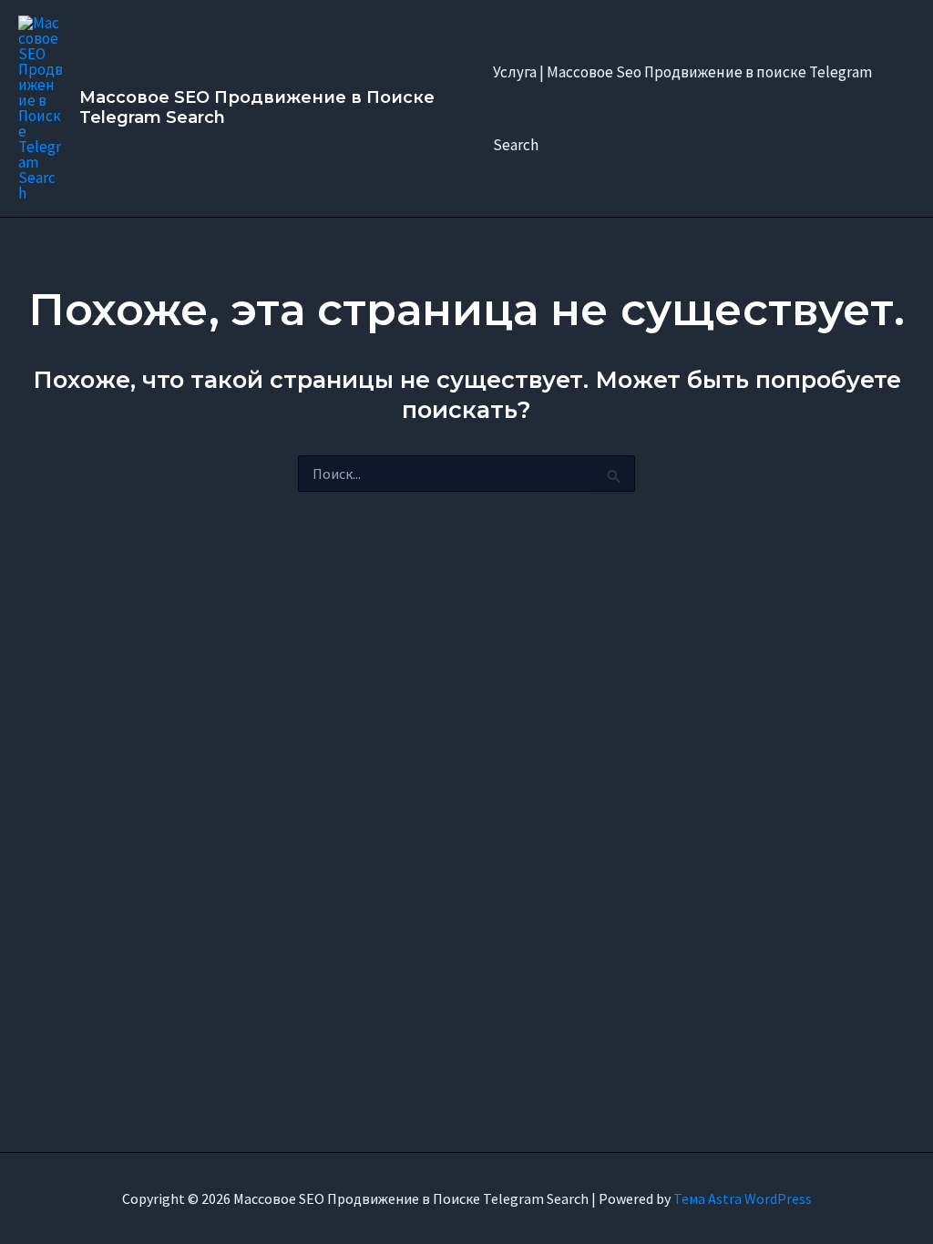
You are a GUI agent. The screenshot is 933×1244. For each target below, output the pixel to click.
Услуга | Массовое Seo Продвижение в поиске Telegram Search (682, 108)
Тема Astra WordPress (742, 1198)
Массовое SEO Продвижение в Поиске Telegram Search (257, 107)
